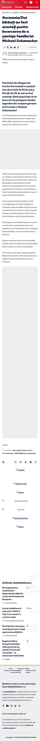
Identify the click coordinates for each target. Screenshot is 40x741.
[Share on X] (7, 47)
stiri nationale (7, 453)
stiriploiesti (31, 453)
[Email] (30, 462)
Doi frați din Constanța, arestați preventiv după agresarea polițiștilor (13, 629)
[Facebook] (3, 706)
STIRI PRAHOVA (20, 453)
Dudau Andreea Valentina (17, 53)
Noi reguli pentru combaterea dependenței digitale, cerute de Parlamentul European (13, 593)
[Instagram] (11, 706)
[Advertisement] (20, 149)
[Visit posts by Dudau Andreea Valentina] (4, 54)
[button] (21, 2)
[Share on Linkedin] (11, 47)
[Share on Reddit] (14, 47)
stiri (30, 450)
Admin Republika (11, 603)
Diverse (32, 577)
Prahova (24, 450)
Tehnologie (34, 591)
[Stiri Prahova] (8, 2)
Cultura (32, 644)
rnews (7, 659)
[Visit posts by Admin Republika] (3, 603)
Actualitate (33, 53)
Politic (32, 585)
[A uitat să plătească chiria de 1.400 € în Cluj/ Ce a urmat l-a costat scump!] (32, 610)
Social (32, 588)
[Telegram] (19, 706)
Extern (32, 582)
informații (16, 450)
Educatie (33, 579)
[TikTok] (15, 706)
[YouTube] (7, 706)
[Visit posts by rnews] (3, 659)
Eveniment (33, 629)
